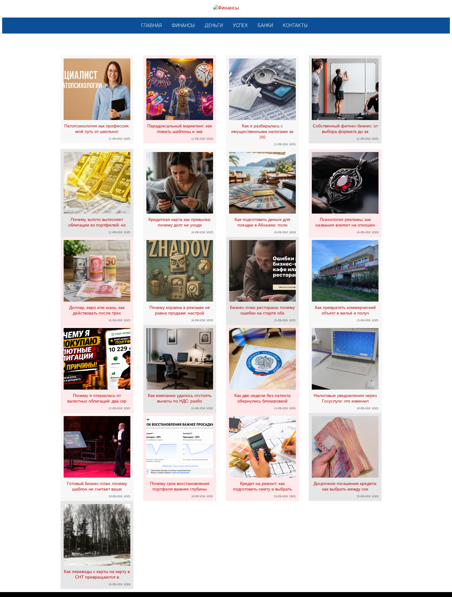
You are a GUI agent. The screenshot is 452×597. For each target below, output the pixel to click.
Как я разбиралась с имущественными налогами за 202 (262, 131)
